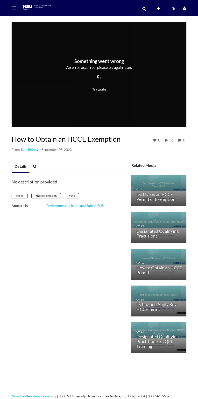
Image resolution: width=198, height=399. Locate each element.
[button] (15, 8)
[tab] (20, 166)
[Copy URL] (99, 78)
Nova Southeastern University (34, 396)
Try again (99, 89)
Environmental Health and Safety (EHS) (75, 205)
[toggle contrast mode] (173, 9)
